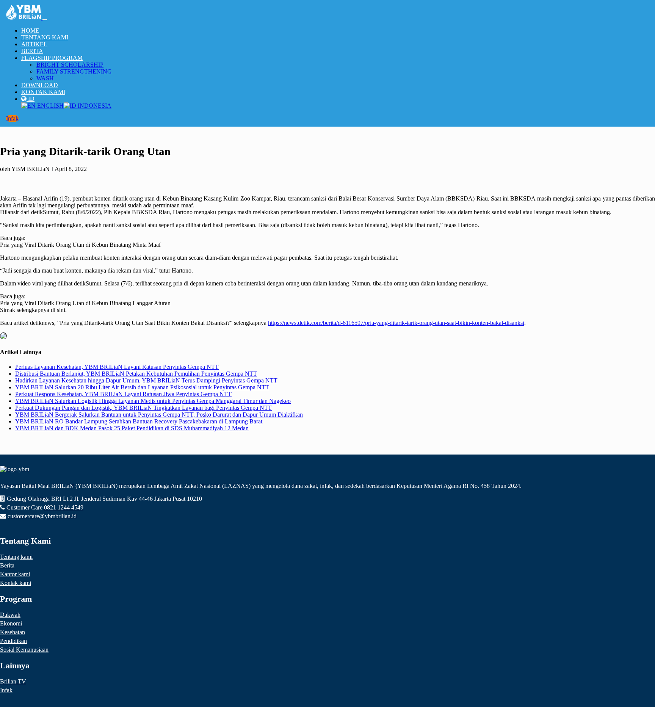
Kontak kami (15, 583)
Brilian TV (13, 681)
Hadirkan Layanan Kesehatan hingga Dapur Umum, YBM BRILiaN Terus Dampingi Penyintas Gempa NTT (146, 380)
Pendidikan (13, 641)
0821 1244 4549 (63, 507)
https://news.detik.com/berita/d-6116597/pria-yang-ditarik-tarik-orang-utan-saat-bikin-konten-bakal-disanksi (396, 323)
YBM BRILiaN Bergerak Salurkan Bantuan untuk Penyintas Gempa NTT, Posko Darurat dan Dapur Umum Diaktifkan (159, 414)
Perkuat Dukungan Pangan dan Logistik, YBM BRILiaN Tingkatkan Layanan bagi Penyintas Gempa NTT (143, 407)
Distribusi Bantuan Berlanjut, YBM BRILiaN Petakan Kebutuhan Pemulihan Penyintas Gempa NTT (136, 373)
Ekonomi (11, 623)
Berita (7, 565)
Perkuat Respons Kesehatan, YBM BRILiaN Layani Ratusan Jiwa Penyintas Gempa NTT (123, 394)
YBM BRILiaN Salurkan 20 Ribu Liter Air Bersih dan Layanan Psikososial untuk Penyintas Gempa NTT (142, 387)
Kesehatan (12, 632)
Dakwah (10, 614)
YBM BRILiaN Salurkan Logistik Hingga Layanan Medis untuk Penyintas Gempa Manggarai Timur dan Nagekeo (153, 401)
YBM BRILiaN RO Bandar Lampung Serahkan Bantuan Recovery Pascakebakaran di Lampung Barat (138, 421)
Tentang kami (16, 556)
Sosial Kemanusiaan (24, 649)
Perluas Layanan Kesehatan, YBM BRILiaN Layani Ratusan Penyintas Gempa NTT (117, 367)
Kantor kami (15, 574)
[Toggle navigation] (44, 19)
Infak (12, 118)
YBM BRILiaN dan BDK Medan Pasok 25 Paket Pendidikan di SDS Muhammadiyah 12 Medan (132, 428)
